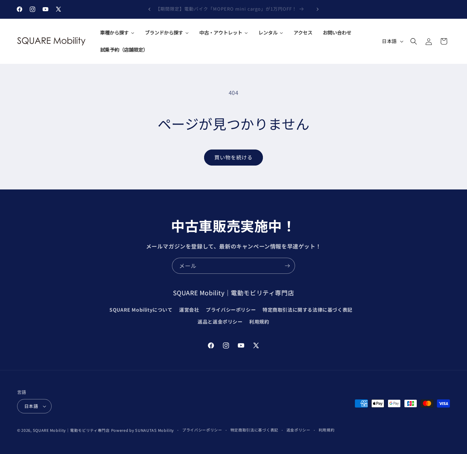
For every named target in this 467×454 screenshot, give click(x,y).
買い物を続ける (233, 157)
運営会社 (189, 309)
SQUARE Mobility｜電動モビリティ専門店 (71, 430)
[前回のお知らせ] (149, 9)
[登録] (287, 266)
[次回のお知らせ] (317, 9)
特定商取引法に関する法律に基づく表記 (307, 309)
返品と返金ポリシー (220, 321)
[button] (413, 41)
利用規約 (259, 321)
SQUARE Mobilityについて (140, 309)
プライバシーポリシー (231, 309)
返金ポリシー (298, 429)
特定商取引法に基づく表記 (254, 429)
